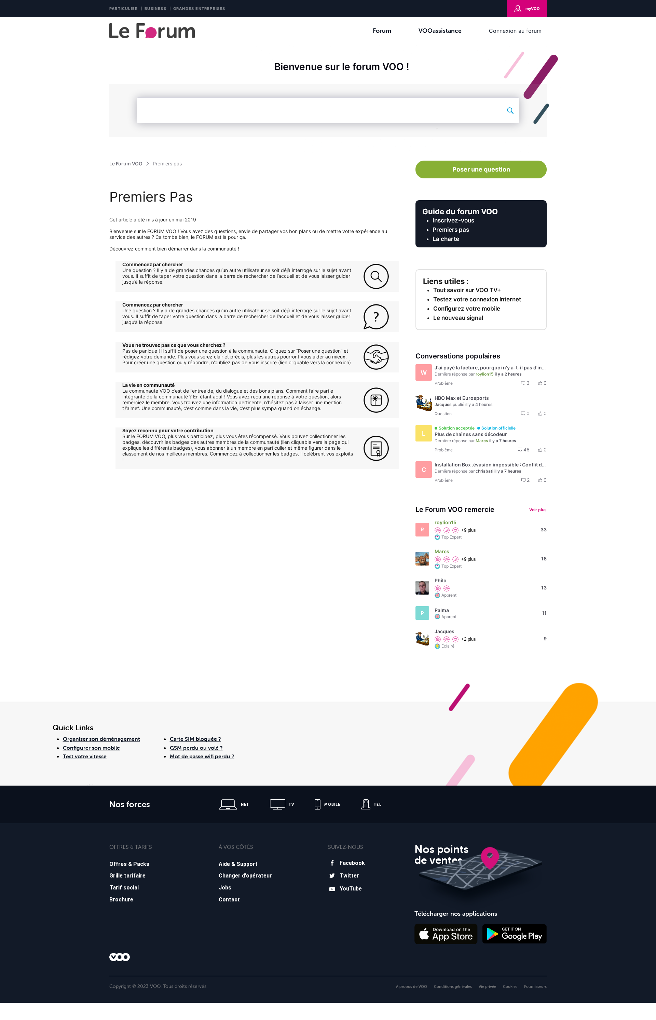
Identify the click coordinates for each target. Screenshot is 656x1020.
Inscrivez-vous (453, 220)
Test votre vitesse (85, 756)
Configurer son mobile (91, 747)
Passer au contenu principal (37, 22)
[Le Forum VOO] (152, 30)
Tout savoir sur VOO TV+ (467, 290)
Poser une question (481, 169)
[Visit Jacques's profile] (423, 403)
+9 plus (468, 530)
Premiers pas (451, 229)
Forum (382, 31)
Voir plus (538, 509)
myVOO (532, 8)
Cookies (510, 986)
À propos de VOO (411, 986)
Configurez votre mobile (466, 308)
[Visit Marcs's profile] (422, 559)
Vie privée (487, 986)
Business (155, 8)
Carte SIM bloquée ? (195, 738)
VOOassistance (440, 31)
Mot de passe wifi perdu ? (202, 756)
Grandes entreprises (199, 8)
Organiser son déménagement (101, 738)
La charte (446, 238)
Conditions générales (453, 986)
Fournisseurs (535, 986)
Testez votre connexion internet (477, 299)
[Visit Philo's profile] (422, 588)
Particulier (123, 8)
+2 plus (468, 639)
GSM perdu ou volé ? (196, 747)
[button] (481, 375)
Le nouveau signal (458, 317)
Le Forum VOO (125, 163)
